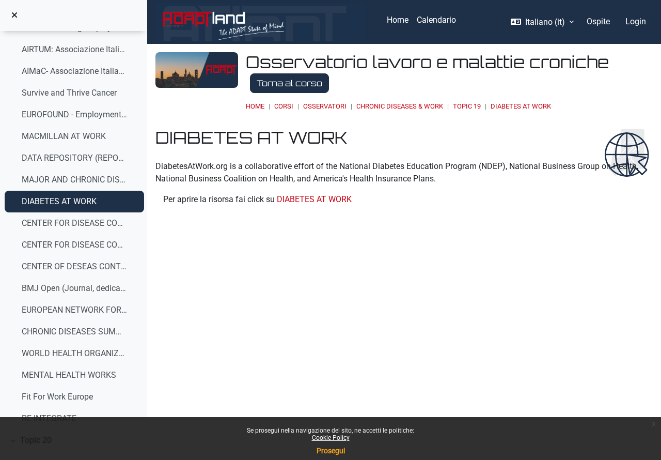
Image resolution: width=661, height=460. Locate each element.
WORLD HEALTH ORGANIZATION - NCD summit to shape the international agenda (75, 353)
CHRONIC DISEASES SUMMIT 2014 (75, 331)
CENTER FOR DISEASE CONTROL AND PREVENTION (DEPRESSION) (75, 223)
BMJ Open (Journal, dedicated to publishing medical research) (75, 288)
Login (635, 21)
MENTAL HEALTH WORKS (69, 375)
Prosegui (331, 451)
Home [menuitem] (397, 20)
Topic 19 (467, 106)
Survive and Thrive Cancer (69, 93)
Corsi (283, 106)
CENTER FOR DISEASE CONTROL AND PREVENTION (75, 245)
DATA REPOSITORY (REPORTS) (75, 158)
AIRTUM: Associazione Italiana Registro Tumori (75, 49)
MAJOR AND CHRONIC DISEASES (75, 180)
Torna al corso (289, 83)
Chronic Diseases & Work (399, 106)
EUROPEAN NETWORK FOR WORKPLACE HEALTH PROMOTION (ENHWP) (75, 310)
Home (255, 106)
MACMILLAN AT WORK (64, 136)
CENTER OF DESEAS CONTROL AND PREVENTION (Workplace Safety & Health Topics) (75, 266)
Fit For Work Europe (57, 397)
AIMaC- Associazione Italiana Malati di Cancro (75, 71)
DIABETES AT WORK (59, 201)
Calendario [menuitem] (436, 20)
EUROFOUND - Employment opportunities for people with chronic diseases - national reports (75, 114)
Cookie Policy (331, 437)
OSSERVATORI (325, 106)
